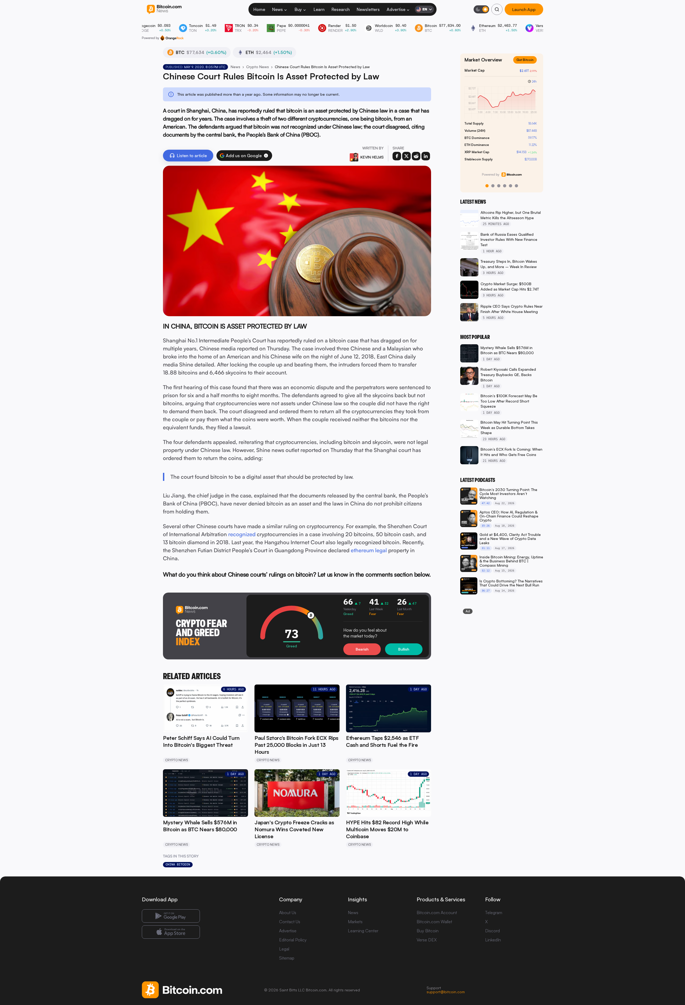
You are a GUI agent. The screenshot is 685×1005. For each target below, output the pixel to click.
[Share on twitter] (406, 156)
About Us (287, 912)
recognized (242, 534)
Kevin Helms (372, 157)
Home (259, 9)
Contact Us (289, 921)
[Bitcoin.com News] (164, 9)
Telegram (493, 912)
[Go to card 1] (487, 185)
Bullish (403, 649)
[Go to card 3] (498, 185)
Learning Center (363, 930)
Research (341, 9)
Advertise (396, 9)
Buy (298, 9)
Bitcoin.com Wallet (434, 921)
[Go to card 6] (516, 185)
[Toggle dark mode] (481, 9)
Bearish (362, 649)
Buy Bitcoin (428, 930)
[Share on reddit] (416, 156)
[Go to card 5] (510, 185)
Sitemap (286, 958)
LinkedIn (493, 939)
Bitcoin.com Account (437, 912)
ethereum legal (369, 550)
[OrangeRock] (172, 38)
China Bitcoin (178, 864)
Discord (492, 930)
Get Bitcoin (527, 64)
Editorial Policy (293, 939)
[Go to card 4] (504, 185)
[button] (266, 155)
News (277, 9)
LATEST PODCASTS (477, 480)
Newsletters (368, 9)
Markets (355, 921)
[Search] (497, 9)
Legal (284, 949)
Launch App (524, 9)
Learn (319, 9)
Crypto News (257, 66)
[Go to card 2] (492, 185)
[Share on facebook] (397, 156)
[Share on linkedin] (425, 156)
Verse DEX (427, 939)
